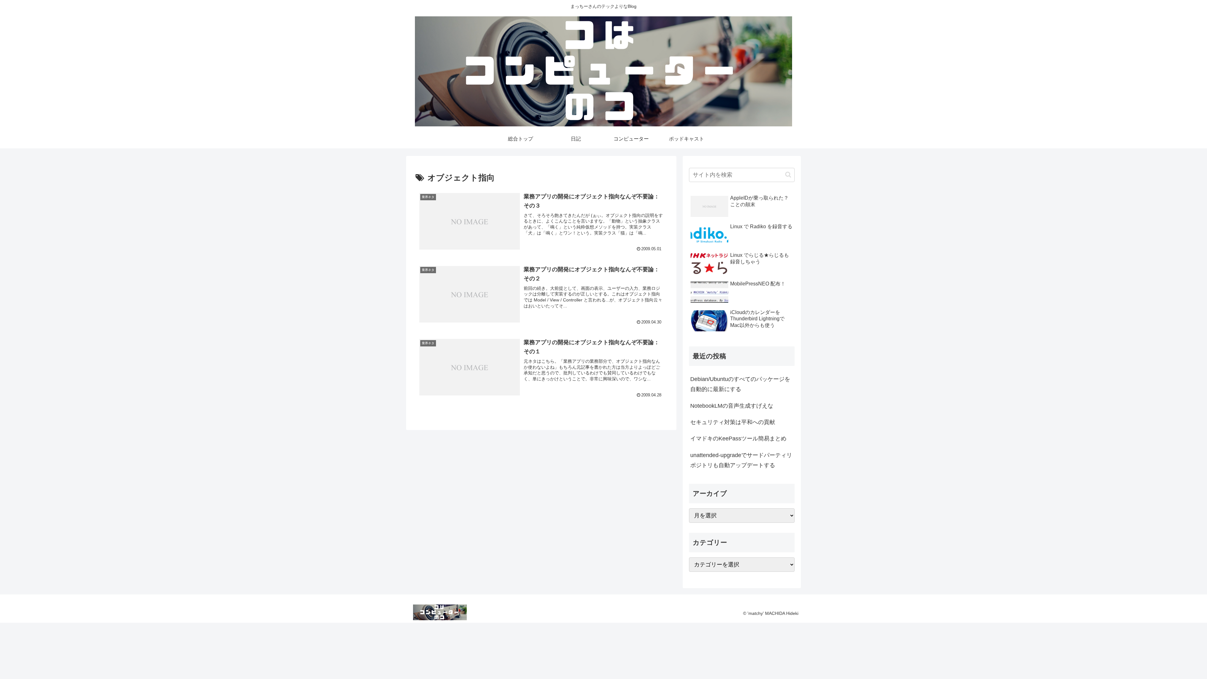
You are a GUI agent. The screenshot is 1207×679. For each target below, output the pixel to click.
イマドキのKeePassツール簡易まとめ (738, 438)
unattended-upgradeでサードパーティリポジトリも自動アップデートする (741, 460)
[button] (788, 174)
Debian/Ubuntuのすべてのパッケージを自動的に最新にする (740, 384)
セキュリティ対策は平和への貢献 (732, 422)
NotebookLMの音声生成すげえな (731, 406)
